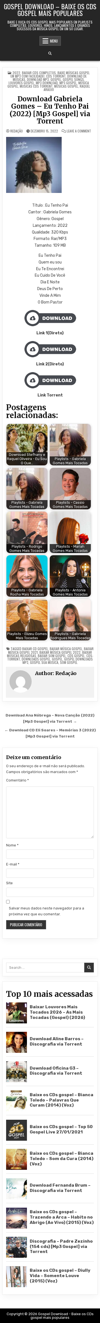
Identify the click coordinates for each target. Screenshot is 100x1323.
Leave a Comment (79, 131)
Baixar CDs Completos (39, 72)
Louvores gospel (21, 82)
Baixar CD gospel (35, 648)
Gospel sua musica (44, 662)
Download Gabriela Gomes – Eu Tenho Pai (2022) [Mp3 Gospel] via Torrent (50, 110)
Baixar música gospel (66, 648)
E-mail (12, 864)
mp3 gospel (68, 82)
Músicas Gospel (66, 86)
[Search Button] (50, 53)
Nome (12, 845)
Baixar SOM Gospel (52, 655)
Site (9, 883)
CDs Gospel (76, 655)
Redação (16, 131)
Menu (54, 41)
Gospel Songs (73, 79)
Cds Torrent (56, 76)
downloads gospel (36, 659)
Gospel (56, 79)
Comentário (17, 780)
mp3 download (47, 82)
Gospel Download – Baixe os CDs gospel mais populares (50, 9)
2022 (16, 72)
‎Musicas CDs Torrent (36, 86)
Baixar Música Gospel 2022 (60, 652)
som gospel (69, 662)
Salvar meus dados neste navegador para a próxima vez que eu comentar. (46, 911)
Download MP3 (38, 79)
